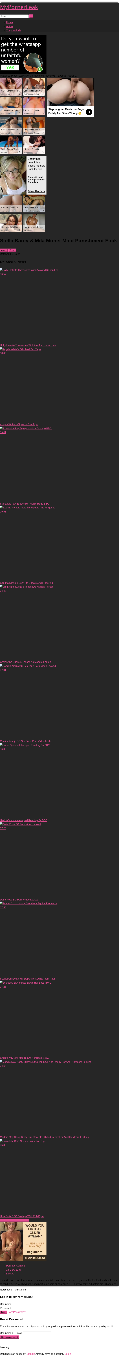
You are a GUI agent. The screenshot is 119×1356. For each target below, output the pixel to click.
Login (3, 1312)
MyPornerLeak (19, 7)
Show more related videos (14, 1220)
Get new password (9, 1337)
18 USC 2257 (13, 1269)
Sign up (30, 1354)
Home (9, 22)
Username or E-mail (11, 1333)
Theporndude (13, 30)
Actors (9, 26)
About (4, 250)
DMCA (10, 1273)
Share (12, 250)
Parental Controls (15, 1265)
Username (5, 1304)
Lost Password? (17, 1312)
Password (5, 1308)
